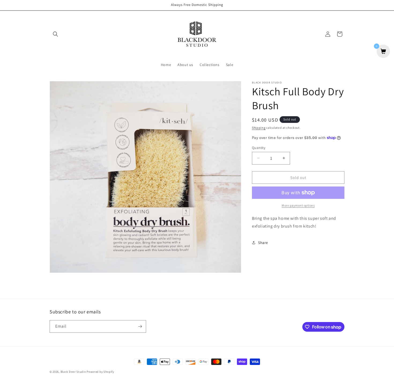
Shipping (259, 128)
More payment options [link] (298, 205)
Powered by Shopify (100, 372)
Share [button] (263, 242)
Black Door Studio (73, 372)
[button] (55, 34)
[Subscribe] (140, 326)
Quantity (258, 147)
